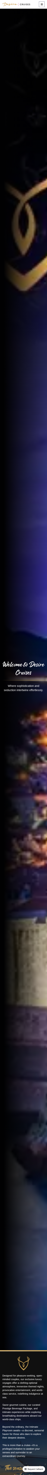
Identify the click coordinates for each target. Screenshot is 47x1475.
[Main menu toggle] (42, 4)
